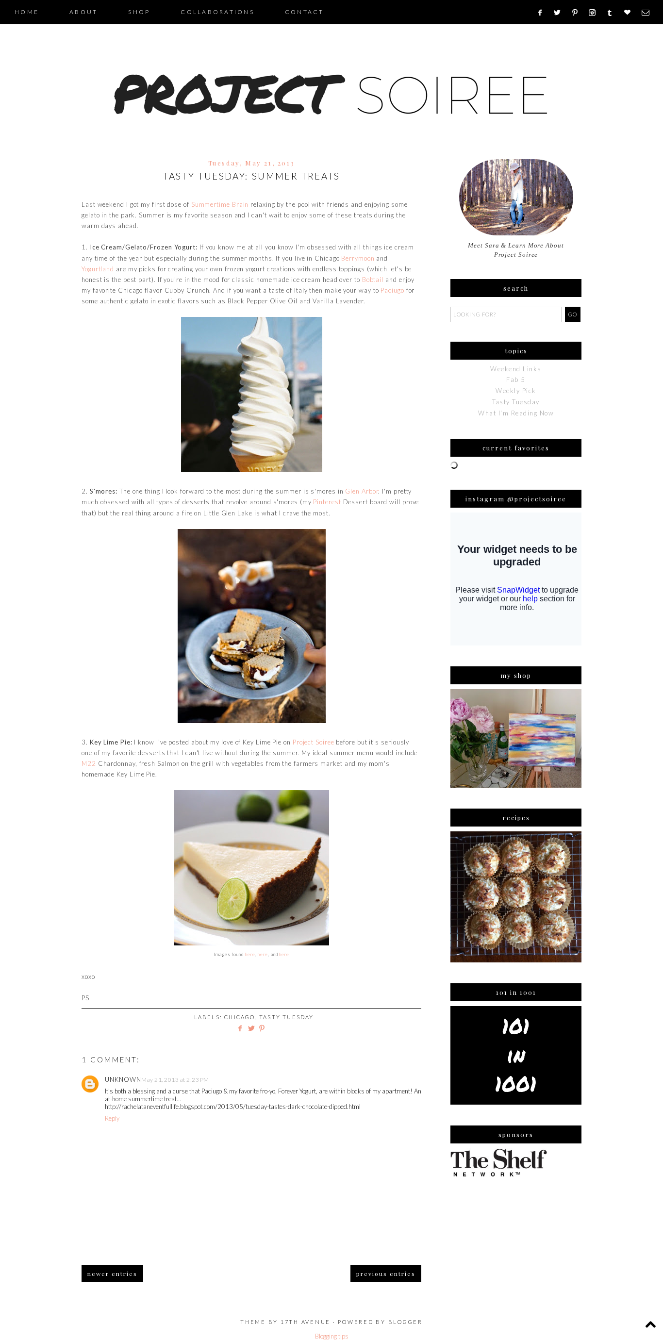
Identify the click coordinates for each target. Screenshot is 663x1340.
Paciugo (392, 290)
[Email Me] (648, 13)
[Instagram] (595, 13)
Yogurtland (98, 269)
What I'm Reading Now (516, 413)
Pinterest (327, 502)
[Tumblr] (613, 13)
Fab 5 (516, 379)
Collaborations (217, 12)
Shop (139, 12)
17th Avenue (306, 1322)
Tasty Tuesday (286, 1017)
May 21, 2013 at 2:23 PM (175, 1079)
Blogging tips (331, 1336)
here (250, 954)
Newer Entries (112, 1273)
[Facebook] (543, 13)
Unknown (123, 1079)
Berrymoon (357, 258)
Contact (304, 12)
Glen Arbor (361, 491)
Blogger (405, 1322)
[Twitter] (560, 13)
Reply (112, 1118)
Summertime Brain (220, 204)
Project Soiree (313, 742)
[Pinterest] (578, 13)
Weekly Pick (516, 391)
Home (27, 12)
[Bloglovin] (630, 13)
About (83, 12)
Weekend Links (516, 369)
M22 (89, 763)
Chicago (239, 1017)
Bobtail (372, 279)
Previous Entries (385, 1273)
